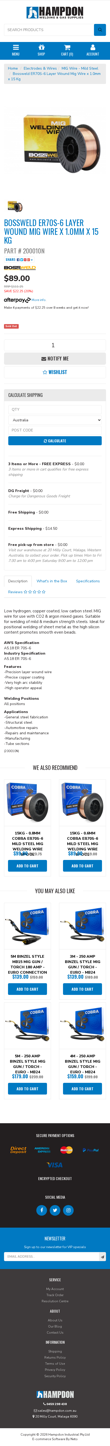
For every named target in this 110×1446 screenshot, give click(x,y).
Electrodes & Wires (40, 68)
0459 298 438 (56, 1404)
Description (18, 581)
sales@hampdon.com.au (56, 1411)
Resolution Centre (55, 1301)
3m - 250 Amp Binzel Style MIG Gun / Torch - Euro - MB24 (82, 964)
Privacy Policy (55, 1370)
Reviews (16, 592)
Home (13, 68)
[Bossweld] (20, 267)
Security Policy (55, 1376)
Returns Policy (55, 1357)
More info (38, 300)
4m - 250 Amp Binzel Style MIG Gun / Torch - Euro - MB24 (82, 1064)
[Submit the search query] (100, 30)
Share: (11, 259)
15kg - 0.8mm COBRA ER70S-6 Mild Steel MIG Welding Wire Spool (27, 844)
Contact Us (55, 1332)
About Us (55, 1320)
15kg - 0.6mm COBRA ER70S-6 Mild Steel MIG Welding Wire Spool (82, 844)
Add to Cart (27, 865)
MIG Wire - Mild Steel (80, 68)
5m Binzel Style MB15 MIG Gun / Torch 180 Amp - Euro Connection (27, 964)
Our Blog (55, 1326)
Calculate (56, 440)
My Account (55, 1289)
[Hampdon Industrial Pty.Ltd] (55, 13)
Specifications (88, 581)
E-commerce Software (48, 1439)
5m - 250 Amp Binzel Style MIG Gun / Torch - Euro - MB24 (27, 1064)
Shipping (55, 1351)
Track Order (55, 1295)
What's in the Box (52, 581)
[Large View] (13, 205)
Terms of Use (55, 1364)
